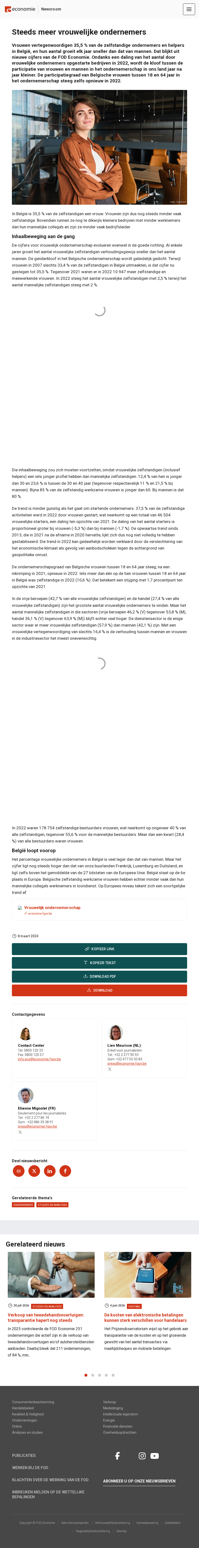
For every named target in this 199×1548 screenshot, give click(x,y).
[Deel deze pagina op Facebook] (65, 1171)
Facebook (117, 1455)
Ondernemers (23, 1205)
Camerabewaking (147, 1523)
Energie (109, 1420)
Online (17, 1426)
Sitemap (121, 1531)
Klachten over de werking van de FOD (50, 1480)
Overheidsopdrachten (119, 1432)
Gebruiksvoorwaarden (75, 1523)
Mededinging (113, 1408)
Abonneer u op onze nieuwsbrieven (139, 1481)
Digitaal (134, 1306)
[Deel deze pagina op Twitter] (34, 1171)
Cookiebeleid (172, 1523)
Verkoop (109, 1402)
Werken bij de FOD (30, 1467)
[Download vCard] (88, 1027)
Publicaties (24, 1455)
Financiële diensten (118, 1426)
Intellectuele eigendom (120, 1414)
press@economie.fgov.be (127, 1063)
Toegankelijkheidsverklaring (92, 1531)
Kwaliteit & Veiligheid (28, 1414)
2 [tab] (92, 1375)
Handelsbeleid (23, 1408)
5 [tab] (113, 1375)
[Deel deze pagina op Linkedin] (50, 1171)
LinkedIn (129, 1455)
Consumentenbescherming (33, 1402)
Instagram (142, 1455)
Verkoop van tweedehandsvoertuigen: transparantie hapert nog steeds (46, 1317)
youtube (154, 1455)
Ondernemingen (24, 1420)
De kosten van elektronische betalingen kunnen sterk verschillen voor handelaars (145, 1317)
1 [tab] (85, 1375)
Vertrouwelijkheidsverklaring (112, 1523)
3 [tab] (99, 1375)
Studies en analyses (52, 1205)
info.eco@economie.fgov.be (39, 1059)
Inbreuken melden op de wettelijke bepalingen (48, 1494)
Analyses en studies (27, 1432)
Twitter (107, 1455)
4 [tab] (106, 1375)
